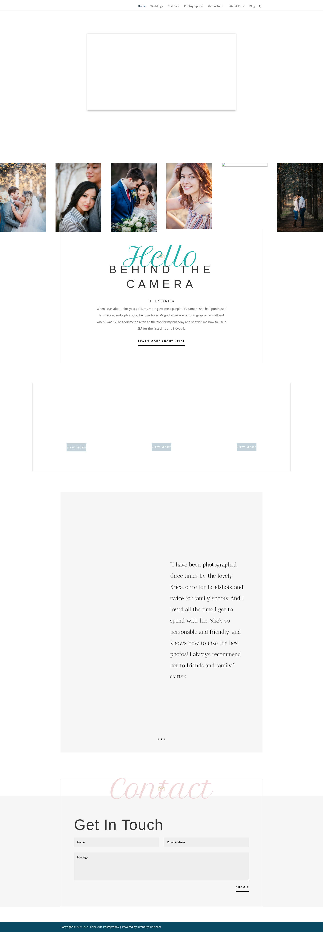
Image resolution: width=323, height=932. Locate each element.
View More (76, 447)
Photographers (193, 6)
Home (142, 6)
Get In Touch (216, 6)
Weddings (156, 6)
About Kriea (236, 6)
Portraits (173, 6)
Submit (242, 887)
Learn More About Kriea (161, 341)
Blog (252, 6)
